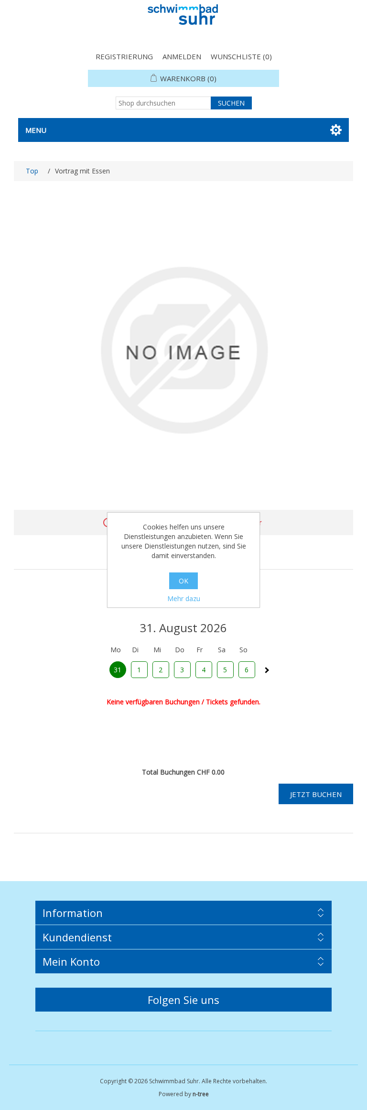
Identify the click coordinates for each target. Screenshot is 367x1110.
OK (183, 580)
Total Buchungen (168, 771)
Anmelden (181, 56)
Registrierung (124, 56)
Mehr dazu (183, 598)
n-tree (201, 1094)
